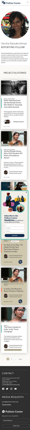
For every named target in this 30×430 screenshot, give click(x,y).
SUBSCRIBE (14, 235)
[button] (14, 218)
